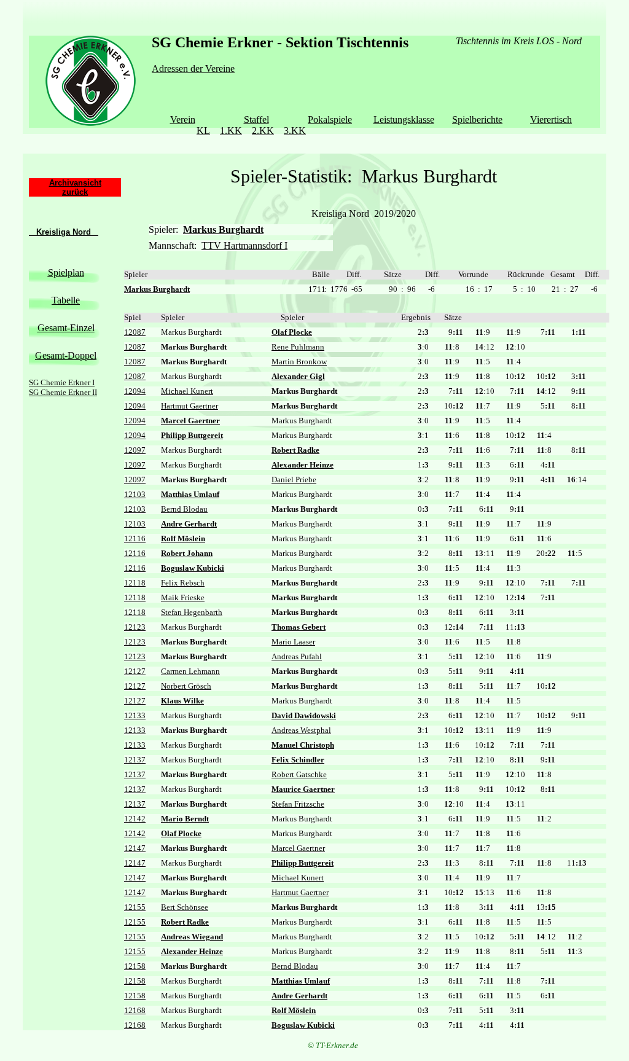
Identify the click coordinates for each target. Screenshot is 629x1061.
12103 (135, 494)
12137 (135, 759)
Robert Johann (187, 553)
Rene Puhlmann (298, 346)
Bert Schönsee (184, 907)
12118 (135, 582)
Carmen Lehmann (190, 671)
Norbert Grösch (186, 686)
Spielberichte (477, 119)
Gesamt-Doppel (65, 355)
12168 (135, 1010)
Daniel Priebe (294, 479)
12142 (135, 818)
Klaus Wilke (182, 700)
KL (203, 130)
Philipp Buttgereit (192, 435)
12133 (135, 715)
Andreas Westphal (301, 730)
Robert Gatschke (299, 774)
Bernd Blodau (184, 509)
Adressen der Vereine (193, 68)
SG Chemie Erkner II (63, 392)
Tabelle (66, 300)
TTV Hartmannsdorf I (244, 245)
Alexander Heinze (303, 464)
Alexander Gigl (298, 376)
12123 (135, 627)
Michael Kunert (187, 391)
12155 (135, 907)
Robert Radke (295, 450)
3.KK (295, 130)
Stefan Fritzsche (298, 803)
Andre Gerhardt (189, 523)
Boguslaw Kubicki (192, 568)
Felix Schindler (298, 759)
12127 (135, 671)
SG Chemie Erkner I (62, 382)
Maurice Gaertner (303, 789)
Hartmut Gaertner (189, 405)
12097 (135, 450)
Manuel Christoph (303, 745)
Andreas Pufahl (297, 656)
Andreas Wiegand (192, 936)
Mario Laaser (293, 641)
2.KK (263, 130)
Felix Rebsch (183, 582)
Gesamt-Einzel (66, 328)
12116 (135, 538)
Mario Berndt (185, 818)
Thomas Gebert (299, 627)
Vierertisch (551, 119)
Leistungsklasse (403, 119)
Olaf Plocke (292, 332)
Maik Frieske (183, 597)
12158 (135, 966)
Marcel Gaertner (190, 420)
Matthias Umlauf (190, 494)
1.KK (231, 130)
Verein (182, 119)
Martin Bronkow (299, 361)
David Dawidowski (304, 715)
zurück (75, 192)
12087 (135, 332)
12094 (135, 391)
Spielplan (66, 272)
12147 (135, 848)
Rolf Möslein (183, 538)
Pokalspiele (330, 119)
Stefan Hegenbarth (191, 612)
